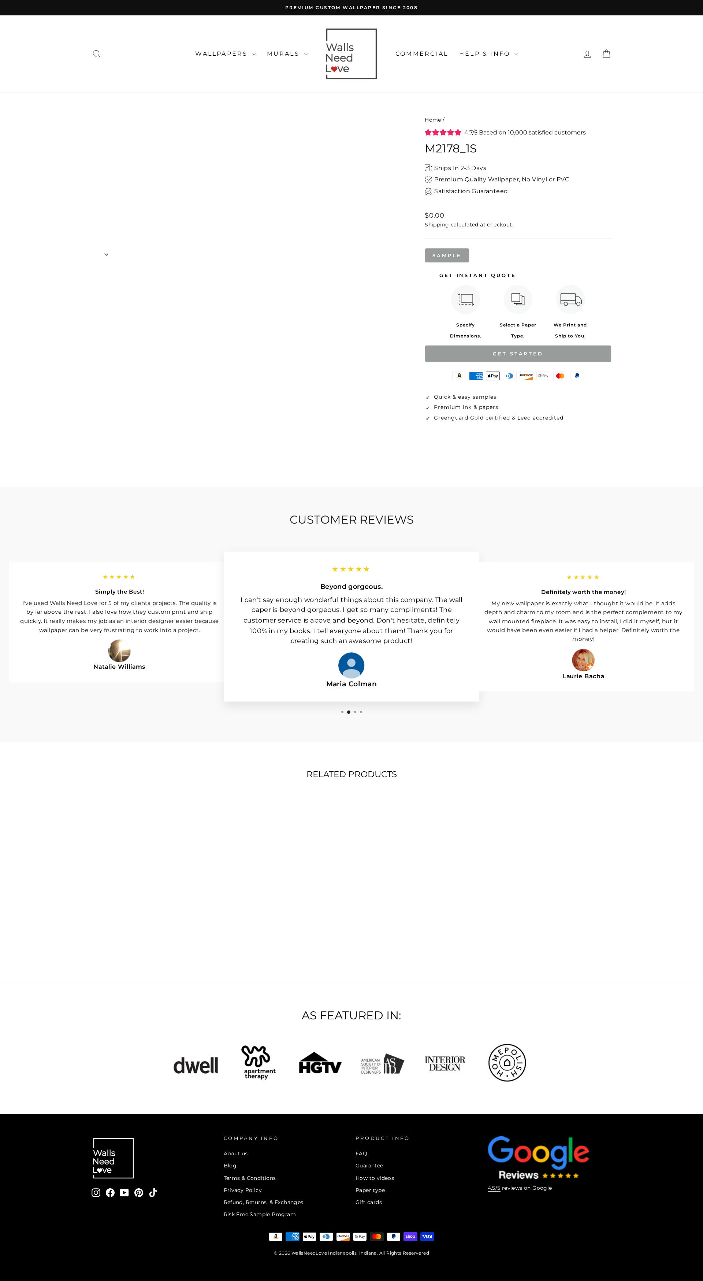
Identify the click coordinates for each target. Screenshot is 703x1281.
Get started (518, 354)
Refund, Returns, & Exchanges (264, 1202)
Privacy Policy (243, 1190)
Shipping (437, 225)
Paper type (370, 1190)
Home (433, 120)
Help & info (486, 53)
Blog (230, 1166)
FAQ (361, 1153)
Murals (284, 53)
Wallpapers (222, 53)
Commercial (421, 53)
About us (236, 1153)
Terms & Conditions (250, 1178)
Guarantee (369, 1166)
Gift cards (369, 1202)
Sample (446, 255)
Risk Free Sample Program (260, 1214)
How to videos (375, 1178)
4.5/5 (494, 1188)
